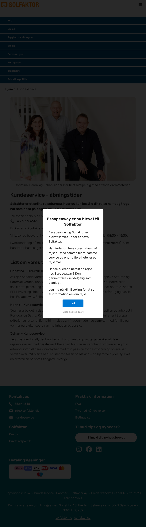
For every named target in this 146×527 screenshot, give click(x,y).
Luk (73, 303)
